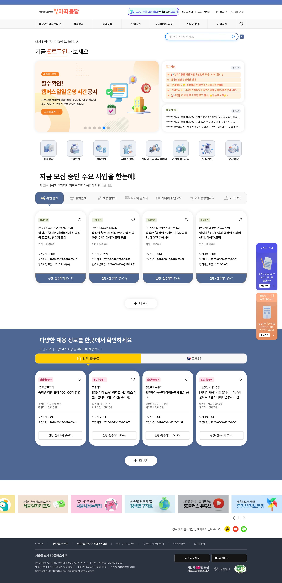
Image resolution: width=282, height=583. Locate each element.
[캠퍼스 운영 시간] (97, 96)
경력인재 (81, 198)
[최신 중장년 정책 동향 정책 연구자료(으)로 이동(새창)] (96, 512)
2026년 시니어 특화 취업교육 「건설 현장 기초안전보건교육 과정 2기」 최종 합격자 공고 (203, 117)
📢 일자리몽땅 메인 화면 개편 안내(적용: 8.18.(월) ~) (197, 74)
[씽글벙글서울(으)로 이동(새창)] (256, 512)
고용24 (196, 358)
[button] (85, 128)
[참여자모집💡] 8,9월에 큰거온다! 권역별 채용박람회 (197, 85)
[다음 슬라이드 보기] (244, 518)
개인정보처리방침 (60, 544)
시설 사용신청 (192, 558)
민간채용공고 (91, 358)
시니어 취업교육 (171, 198)
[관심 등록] (80, 220)
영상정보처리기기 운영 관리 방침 (92, 544)
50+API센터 (199, 544)
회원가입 (239, 11)
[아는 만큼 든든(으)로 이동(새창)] (203, 512)
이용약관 (39, 544)
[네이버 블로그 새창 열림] (244, 531)
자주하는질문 (179, 544)
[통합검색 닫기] (242, 37)
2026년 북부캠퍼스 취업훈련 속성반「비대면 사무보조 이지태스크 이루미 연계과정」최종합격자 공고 (203, 127)
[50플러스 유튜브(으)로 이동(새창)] (150, 512)
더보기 (237, 68)
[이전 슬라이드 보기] (234, 518)
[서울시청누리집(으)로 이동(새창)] (43, 512)
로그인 (223, 11)
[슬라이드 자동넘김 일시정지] (239, 517)
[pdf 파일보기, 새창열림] (240, 569)
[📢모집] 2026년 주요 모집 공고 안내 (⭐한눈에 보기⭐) (199, 95)
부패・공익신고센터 (129, 544)
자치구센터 (204, 12)
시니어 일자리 (139, 198)
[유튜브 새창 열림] (236, 531)
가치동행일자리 (204, 198)
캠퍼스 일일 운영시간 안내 (183, 79)
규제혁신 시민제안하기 (157, 544)
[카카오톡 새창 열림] (227, 531)
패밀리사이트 (222, 558)
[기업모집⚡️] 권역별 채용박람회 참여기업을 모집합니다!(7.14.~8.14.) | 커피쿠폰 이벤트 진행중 (205, 90)
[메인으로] (58, 11)
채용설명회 (110, 198)
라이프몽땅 (187, 12)
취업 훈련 (52, 198)
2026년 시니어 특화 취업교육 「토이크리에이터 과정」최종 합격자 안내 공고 (201, 122)
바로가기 (265, 285)
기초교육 (235, 198)
